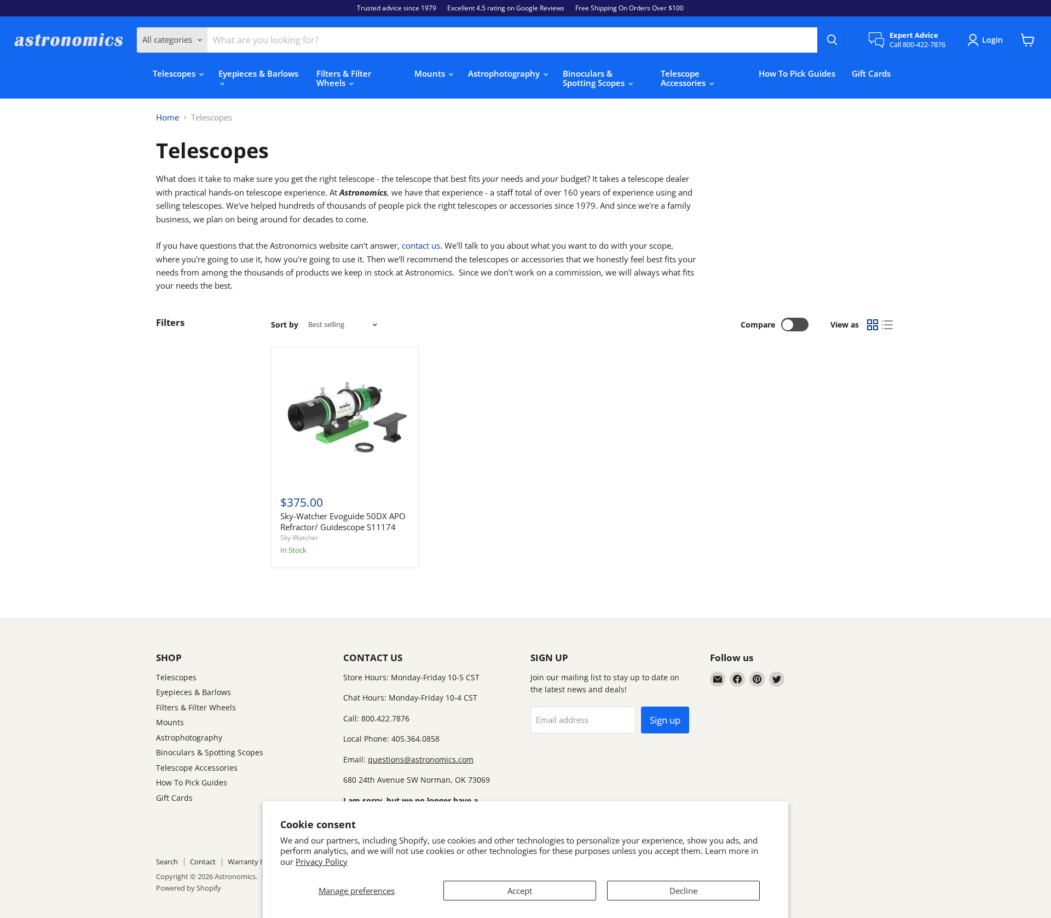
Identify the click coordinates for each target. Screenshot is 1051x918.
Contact (203, 862)
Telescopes (175, 73)
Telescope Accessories (684, 78)
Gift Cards (871, 73)
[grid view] (872, 324)
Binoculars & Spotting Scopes (595, 78)
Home (167, 117)
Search (167, 862)
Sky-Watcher (299, 537)
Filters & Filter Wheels (343, 78)
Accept (519, 890)
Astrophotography (505, 73)
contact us (421, 245)
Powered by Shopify (188, 888)
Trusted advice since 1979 (396, 8)
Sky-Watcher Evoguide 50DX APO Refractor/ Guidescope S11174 (343, 521)
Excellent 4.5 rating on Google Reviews (505, 8)
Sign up (665, 720)
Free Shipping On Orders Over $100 (629, 8)
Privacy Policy (322, 861)
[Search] (832, 40)
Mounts (430, 73)
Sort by (284, 324)
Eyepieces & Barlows (258, 73)
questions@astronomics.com (420, 759)
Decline (683, 890)
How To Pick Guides (797, 73)
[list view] (888, 324)
